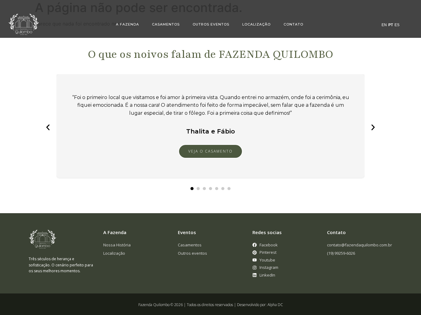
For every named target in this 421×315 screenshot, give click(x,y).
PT (390, 25)
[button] (48, 127)
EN (384, 25)
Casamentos (166, 24)
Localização (256, 24)
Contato (293, 24)
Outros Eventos (211, 24)
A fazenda (127, 24)
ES (396, 25)
